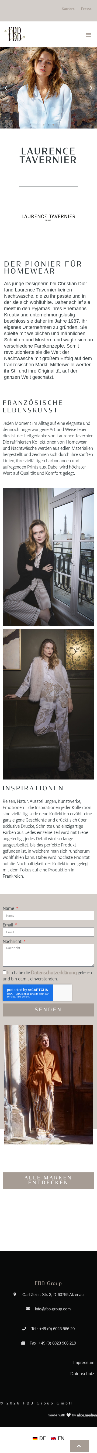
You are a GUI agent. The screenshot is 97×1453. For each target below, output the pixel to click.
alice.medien (87, 1415)
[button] (88, 34)
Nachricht (13, 941)
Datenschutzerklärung (54, 972)
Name (9, 908)
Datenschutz (82, 1373)
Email (8, 925)
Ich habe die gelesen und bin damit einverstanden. (47, 976)
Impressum (83, 1362)
